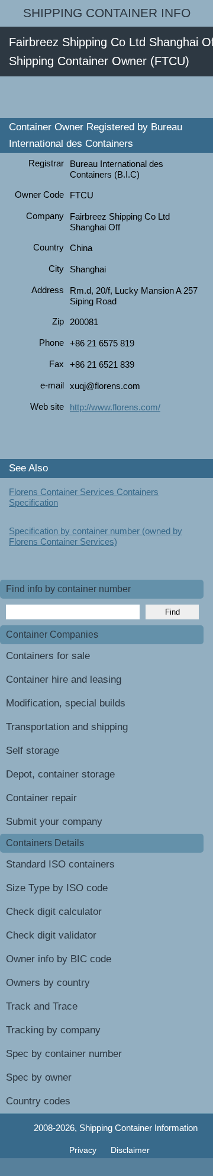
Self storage (32, 750)
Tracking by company (53, 1030)
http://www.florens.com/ (115, 407)
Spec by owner (39, 1077)
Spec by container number (64, 1053)
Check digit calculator (54, 911)
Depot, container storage (60, 774)
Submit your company (54, 821)
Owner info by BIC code (58, 959)
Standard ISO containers (60, 864)
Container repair (41, 798)
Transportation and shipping (67, 726)
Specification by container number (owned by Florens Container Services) (95, 536)
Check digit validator (51, 935)
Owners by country (48, 982)
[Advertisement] (106, 97)
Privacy (84, 1150)
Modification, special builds (65, 703)
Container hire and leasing (63, 679)
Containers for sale (48, 655)
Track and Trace (42, 1006)
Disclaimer (130, 1150)
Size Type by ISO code (57, 888)
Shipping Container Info (107, 13)
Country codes (38, 1101)
